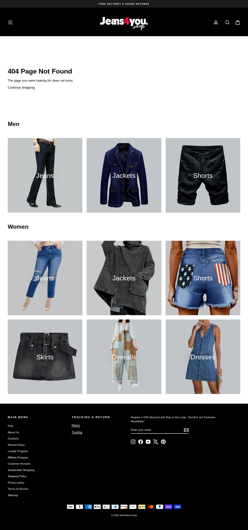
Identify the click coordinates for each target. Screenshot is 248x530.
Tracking (77, 432)
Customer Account (19, 463)
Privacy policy (16, 482)
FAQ (10, 425)
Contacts (13, 438)
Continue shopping (21, 87)
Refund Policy (16, 444)
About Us (13, 432)
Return (76, 425)
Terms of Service (18, 488)
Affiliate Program (18, 457)
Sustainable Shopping (21, 470)
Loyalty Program (18, 451)
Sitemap (13, 495)
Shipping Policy (17, 476)
